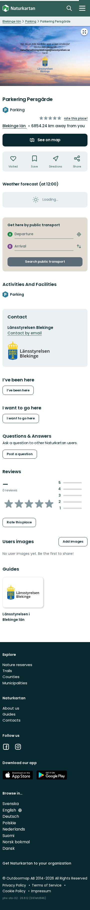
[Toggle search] (69, 8)
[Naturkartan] (18, 8)
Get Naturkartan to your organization (36, 863)
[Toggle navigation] (82, 8)
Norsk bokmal (16, 842)
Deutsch (10, 816)
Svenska (10, 804)
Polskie (9, 823)
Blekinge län (14, 125)
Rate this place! (76, 118)
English (9, 810)
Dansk (8, 848)
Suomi (8, 836)
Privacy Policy (14, 885)
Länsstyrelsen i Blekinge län (16, 617)
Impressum (41, 891)
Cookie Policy (14, 891)
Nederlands (13, 829)
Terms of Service (47, 885)
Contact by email (25, 333)
